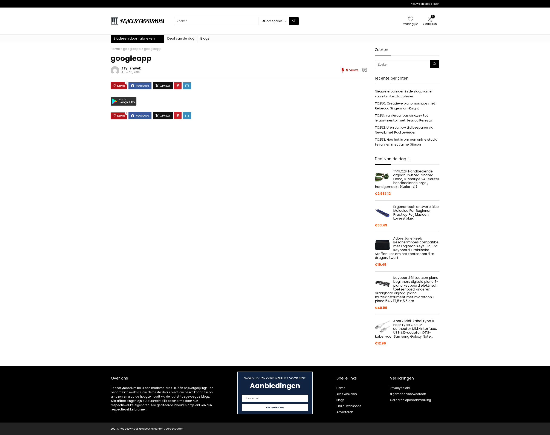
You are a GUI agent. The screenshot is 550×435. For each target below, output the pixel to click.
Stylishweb (131, 68)
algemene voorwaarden (408, 394)
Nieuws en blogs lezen (425, 4)
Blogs (204, 38)
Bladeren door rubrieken (134, 38)
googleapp (132, 49)
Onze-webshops (348, 406)
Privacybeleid (400, 388)
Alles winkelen (346, 394)
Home (115, 49)
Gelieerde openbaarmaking (410, 400)
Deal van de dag (180, 38)
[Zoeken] (294, 21)
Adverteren (344, 412)
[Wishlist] (410, 19)
